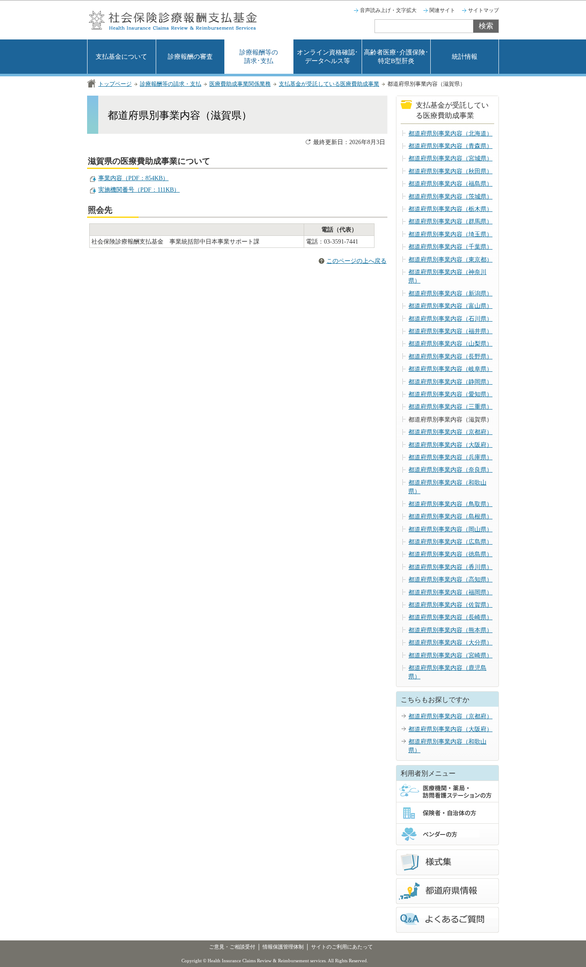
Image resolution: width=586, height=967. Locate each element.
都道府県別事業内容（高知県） (450, 579)
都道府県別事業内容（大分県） (450, 642)
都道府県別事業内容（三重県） (450, 407)
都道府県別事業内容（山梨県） (450, 343)
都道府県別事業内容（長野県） (450, 356)
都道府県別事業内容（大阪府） (450, 445)
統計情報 (464, 56)
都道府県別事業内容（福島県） (450, 184)
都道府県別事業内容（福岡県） (450, 592)
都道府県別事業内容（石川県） (450, 319)
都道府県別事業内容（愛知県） (450, 394)
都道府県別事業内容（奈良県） (450, 470)
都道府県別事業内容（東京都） (450, 259)
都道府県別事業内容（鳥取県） (450, 504)
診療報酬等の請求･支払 (258, 56)
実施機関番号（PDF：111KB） (139, 190)
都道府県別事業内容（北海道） (450, 133)
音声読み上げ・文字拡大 (388, 10)
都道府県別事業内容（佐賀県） (450, 605)
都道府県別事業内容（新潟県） (450, 293)
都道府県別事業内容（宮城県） (450, 158)
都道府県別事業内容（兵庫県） (450, 457)
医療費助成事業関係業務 (240, 84)
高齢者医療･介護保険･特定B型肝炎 (396, 56)
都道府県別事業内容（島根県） (450, 516)
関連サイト (442, 10)
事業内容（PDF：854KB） (133, 178)
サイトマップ (483, 10)
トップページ (115, 84)
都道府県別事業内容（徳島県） (450, 554)
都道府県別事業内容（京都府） (450, 432)
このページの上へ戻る (356, 261)
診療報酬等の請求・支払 (170, 84)
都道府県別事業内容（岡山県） (450, 529)
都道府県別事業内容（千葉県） (450, 247)
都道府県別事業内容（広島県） (450, 542)
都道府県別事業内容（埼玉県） (450, 234)
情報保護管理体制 (283, 947)
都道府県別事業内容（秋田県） (450, 171)
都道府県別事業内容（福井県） (450, 331)
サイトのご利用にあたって (342, 947)
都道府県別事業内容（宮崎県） (450, 655)
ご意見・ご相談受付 (232, 947)
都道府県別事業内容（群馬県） (450, 221)
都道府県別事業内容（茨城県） (450, 196)
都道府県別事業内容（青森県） (450, 146)
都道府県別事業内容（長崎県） (450, 617)
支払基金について (121, 56)
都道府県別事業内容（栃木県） (450, 209)
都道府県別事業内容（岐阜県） (450, 369)
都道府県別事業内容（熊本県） (450, 630)
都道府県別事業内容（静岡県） (450, 382)
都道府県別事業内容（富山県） (450, 306)
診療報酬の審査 (190, 56)
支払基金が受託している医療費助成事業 (329, 84)
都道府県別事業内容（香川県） (450, 567)
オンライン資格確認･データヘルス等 (327, 56)
